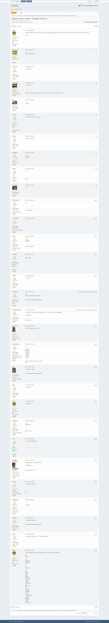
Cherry (14, 114)
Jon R (37, 15)
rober (13, 534)
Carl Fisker (15, 218)
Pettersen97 (15, 200)
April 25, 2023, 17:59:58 (29, 236)
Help (86, 621)
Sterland (14, 67)
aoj (13, 439)
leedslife (14, 152)
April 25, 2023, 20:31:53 (29, 460)
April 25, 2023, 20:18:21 (29, 401)
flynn (13, 30)
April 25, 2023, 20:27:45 (29, 438)
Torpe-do (14, 292)
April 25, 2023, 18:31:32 (29, 275)
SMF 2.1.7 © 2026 (13, 621)
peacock (14, 185)
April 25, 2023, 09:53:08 (29, 114)
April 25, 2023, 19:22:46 (29, 309)
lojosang (40, 15)
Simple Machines (20, 621)
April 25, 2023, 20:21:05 (29, 420)
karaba (14, 518)
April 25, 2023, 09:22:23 (29, 99)
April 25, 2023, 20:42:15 (29, 517)
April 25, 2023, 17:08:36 (29, 218)
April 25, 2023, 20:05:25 (29, 344)
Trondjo (14, 254)
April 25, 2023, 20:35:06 (29, 481)
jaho (13, 385)
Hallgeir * (44, 15)
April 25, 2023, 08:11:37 (29, 66)
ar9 (13, 367)
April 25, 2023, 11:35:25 (29, 168)
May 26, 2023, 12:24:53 (29, 550)
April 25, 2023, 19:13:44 (29, 291)
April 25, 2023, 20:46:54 (29, 534)
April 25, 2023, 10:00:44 (29, 136)
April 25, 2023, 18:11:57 (29, 254)
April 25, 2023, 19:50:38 (29, 326)
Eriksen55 (15, 500)
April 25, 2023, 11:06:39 (29, 152)
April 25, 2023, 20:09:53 (29, 366)
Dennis (50, 15)
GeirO (14, 482)
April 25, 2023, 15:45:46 (29, 200)
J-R (13, 100)
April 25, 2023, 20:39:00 (29, 499)
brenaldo (15, 421)
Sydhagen (15, 83)
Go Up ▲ (97, 621)
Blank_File (15, 50)
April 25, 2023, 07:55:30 (29, 49)
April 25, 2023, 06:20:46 (29, 30)
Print (96, 26)
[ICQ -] (12, 126)
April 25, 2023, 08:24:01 (29, 82)
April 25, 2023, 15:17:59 (29, 185)
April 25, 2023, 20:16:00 (29, 384)
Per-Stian (15, 326)
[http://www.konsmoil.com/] (12, 60)
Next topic (94, 22)
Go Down (13, 26)
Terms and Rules (91, 621)
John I (14, 236)
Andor (14, 168)
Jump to (78, 613)
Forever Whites (16, 310)
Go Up (12, 607)
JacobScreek (15, 344)
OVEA (13, 275)
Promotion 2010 (55, 15)
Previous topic (87, 22)
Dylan (14, 136)
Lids (47, 15)
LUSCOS (14, 6)
